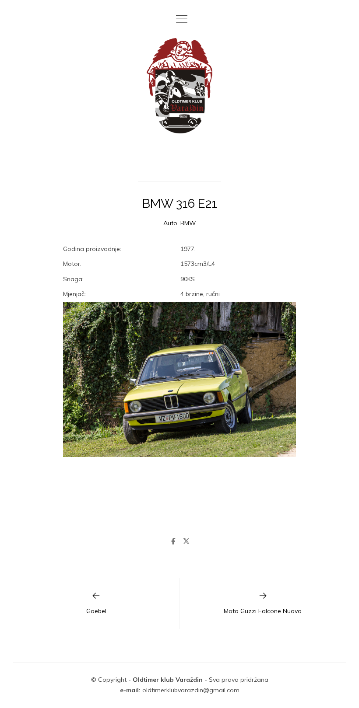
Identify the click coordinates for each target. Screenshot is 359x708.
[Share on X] (186, 541)
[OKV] (179, 85)
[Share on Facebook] (173, 541)
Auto (170, 223)
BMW (188, 223)
